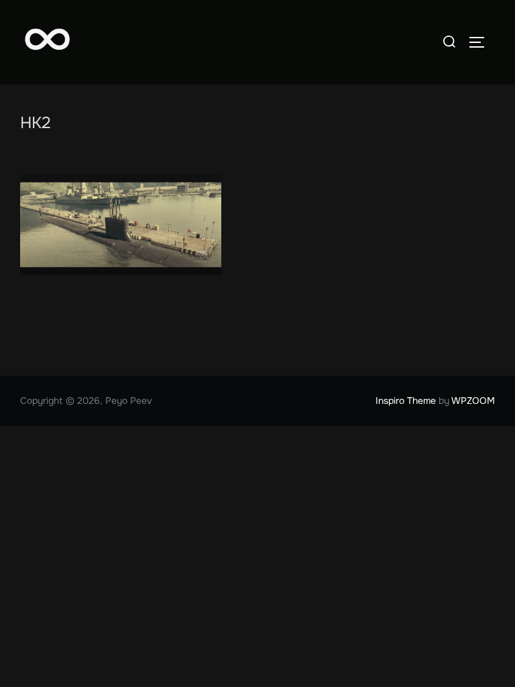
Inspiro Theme (406, 400)
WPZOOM (473, 400)
